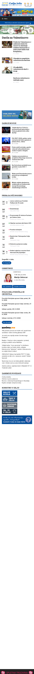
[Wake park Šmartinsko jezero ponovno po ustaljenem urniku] (6, 176)
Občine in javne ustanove (10, 379)
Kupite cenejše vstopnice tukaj (11, 383)
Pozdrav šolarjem (16, 229)
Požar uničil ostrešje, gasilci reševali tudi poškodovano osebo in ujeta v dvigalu (21, 148)
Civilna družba (6, 377)
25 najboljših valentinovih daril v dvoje (20, 69)
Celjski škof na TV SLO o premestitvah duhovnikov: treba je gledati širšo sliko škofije (21, 130)
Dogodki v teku (8, 259)
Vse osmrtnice (7, 286)
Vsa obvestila (7, 322)
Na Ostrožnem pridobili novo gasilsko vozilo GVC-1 (21, 166)
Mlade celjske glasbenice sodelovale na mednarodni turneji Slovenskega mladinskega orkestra (21, 185)
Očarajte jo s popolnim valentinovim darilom (21, 59)
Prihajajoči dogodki (12, 195)
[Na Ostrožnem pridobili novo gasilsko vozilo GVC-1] (6, 167)
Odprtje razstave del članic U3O (20, 223)
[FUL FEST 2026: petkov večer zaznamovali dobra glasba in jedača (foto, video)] (6, 140)
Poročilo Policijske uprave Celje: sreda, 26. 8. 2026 (16, 313)
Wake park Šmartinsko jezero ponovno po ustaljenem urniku (22, 175)
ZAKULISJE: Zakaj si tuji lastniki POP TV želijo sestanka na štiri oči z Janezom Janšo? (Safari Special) (16, 356)
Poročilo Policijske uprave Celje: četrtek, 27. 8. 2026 (16, 304)
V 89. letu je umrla (20, 274)
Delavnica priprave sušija (18, 244)
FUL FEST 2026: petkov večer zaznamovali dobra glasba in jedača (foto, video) (21, 139)
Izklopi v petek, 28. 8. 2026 (11, 309)
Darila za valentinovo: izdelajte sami (21, 79)
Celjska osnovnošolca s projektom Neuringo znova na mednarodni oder (22, 157)
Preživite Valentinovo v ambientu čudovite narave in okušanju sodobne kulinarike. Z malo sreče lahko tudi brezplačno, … (22, 46)
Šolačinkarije (14, 209)
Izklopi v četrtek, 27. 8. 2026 (11, 318)
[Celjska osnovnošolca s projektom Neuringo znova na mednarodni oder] (6, 158)
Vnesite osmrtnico (19, 286)
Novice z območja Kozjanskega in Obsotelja (15, 381)
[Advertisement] (16, 97)
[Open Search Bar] (31, 18)
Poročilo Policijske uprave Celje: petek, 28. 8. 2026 (16, 299)
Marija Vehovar (21, 277)
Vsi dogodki (6, 263)
